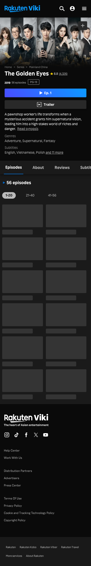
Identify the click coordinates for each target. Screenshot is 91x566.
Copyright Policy (14, 520)
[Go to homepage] (22, 8)
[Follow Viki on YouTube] (46, 436)
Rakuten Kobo (28, 547)
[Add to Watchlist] (82, 25)
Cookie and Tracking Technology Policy (29, 513)
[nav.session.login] (72, 8)
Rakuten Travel (70, 547)
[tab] (13, 167)
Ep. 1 (47, 93)
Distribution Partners (18, 471)
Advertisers (11, 478)
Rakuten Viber (48, 547)
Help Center (12, 450)
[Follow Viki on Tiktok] (16, 436)
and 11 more (54, 152)
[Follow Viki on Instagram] (7, 436)
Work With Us (13, 458)
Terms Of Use (13, 498)
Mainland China (38, 67)
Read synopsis (27, 129)
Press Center (12, 485)
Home (8, 67)
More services (14, 556)
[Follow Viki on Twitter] (36, 436)
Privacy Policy (13, 505)
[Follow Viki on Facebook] (26, 436)
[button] (84, 9)
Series (20, 67)
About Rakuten (35, 556)
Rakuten (11, 547)
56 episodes (19, 82)
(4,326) (63, 73)
